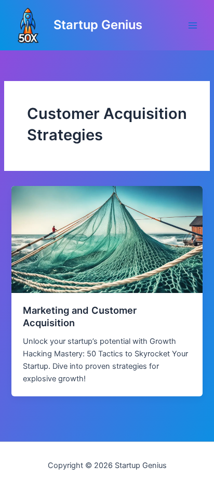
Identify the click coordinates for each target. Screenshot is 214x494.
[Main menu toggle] (193, 25)
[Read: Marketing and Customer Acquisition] (106, 239)
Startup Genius (98, 24)
